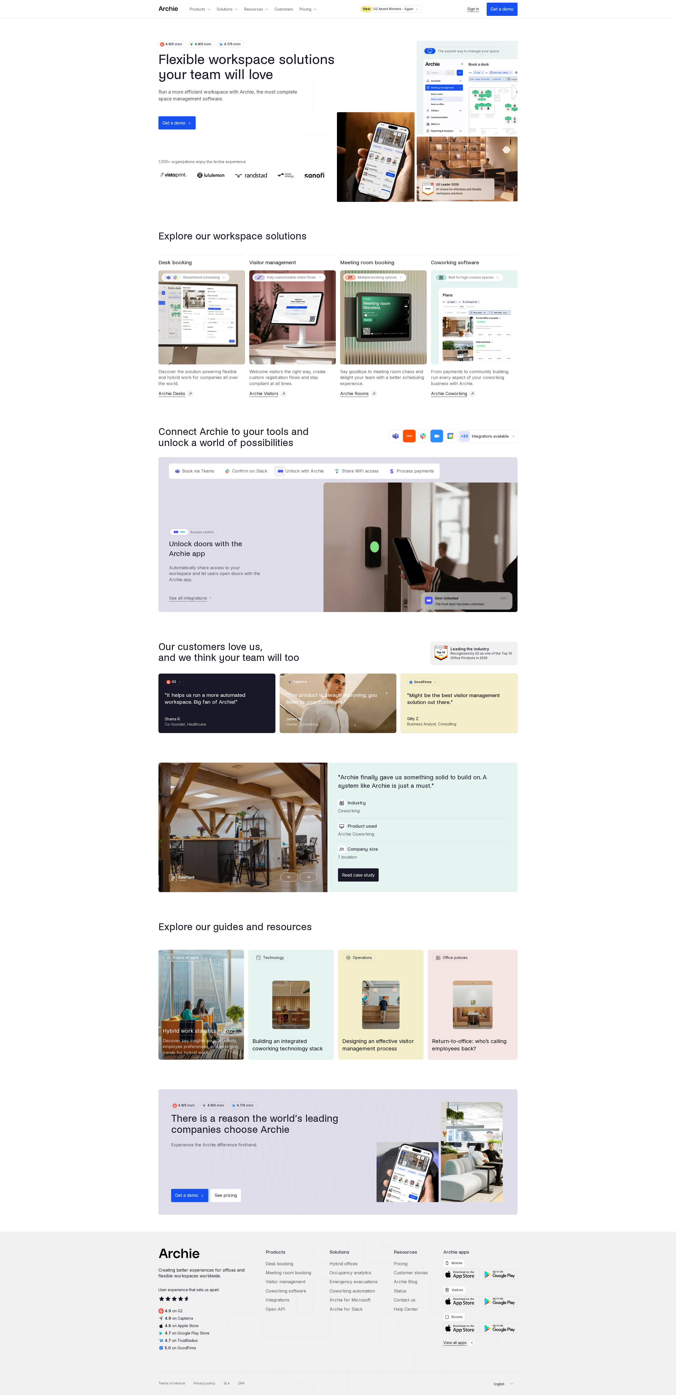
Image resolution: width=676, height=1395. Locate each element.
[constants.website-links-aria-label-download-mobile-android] (500, 1274)
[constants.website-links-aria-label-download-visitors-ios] (461, 1301)
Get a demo (502, 9)
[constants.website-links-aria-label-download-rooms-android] (500, 1328)
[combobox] (501, 1383)
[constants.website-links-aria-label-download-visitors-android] (500, 1301)
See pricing (225, 1195)
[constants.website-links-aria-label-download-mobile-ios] (461, 1274)
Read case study (358, 875)
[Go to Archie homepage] (172, 9)
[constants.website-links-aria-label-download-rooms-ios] (461, 1328)
